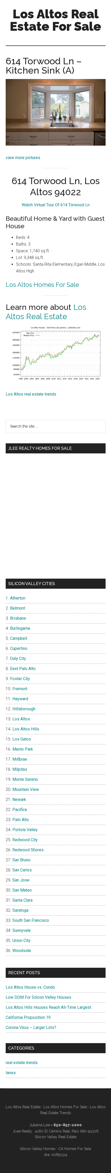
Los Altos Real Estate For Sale (55, 20)
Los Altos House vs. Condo (30, 987)
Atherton (17, 598)
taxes (11, 1072)
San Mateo (22, 890)
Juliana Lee (39, 1125)
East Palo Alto (23, 668)
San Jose (20, 880)
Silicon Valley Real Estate (55, 1137)
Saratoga (20, 910)
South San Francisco (30, 920)
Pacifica (19, 809)
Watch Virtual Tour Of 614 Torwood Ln (56, 204)
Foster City (20, 678)
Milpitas (19, 769)
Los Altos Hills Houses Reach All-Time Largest (48, 1007)
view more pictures (23, 157)
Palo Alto (20, 819)
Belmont (17, 608)
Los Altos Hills (25, 729)
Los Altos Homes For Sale (42, 284)
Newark (19, 799)
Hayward (20, 698)
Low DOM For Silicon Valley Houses (38, 997)
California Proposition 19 (28, 1017)
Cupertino (18, 648)
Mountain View (25, 789)
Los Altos (21, 719)
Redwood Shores (28, 849)
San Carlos (22, 870)
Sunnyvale (21, 930)
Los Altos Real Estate (46, 312)
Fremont (19, 688)
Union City (21, 940)
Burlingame (20, 628)
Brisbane (18, 618)
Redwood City (25, 839)
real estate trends (22, 1062)
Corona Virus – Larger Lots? (31, 1027)
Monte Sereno (25, 779)
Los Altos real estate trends (31, 394)
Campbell (18, 638)
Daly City (18, 658)
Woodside (21, 950)
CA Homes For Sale (74, 1149)
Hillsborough (23, 708)
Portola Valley (25, 829)
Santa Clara (22, 900)
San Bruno (21, 859)
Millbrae (19, 759)
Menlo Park (22, 749)
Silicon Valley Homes (38, 1149)
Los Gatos (21, 739)
